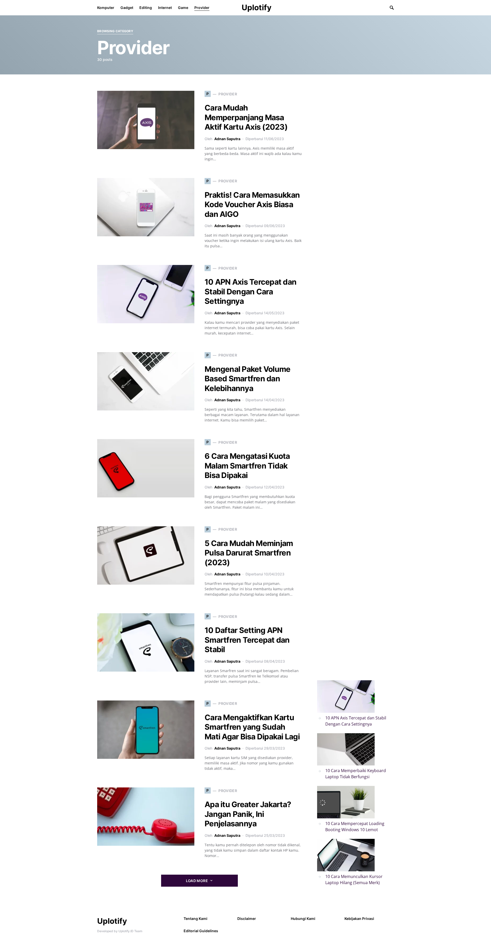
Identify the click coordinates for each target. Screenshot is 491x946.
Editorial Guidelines (201, 931)
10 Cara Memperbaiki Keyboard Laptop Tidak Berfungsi (355, 774)
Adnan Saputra (227, 139)
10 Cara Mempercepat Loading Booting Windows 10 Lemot (354, 826)
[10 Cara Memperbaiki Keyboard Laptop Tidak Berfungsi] (346, 749)
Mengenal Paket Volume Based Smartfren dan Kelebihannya (247, 378)
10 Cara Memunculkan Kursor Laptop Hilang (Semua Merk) (354, 879)
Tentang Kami (195, 918)
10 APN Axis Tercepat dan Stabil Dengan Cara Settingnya (250, 291)
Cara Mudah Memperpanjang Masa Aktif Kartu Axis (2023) (246, 117)
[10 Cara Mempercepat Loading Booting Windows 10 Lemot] (346, 802)
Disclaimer (246, 918)
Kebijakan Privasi (359, 918)
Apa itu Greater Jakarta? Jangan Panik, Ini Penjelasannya (248, 814)
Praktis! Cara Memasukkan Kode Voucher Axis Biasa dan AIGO (252, 204)
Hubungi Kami (303, 918)
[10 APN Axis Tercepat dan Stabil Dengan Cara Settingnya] (346, 696)
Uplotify (257, 7)
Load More (197, 880)
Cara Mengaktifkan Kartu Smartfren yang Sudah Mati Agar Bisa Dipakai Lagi (252, 727)
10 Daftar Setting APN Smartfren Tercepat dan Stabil (247, 640)
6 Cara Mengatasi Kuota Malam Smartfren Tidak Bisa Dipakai (247, 465)
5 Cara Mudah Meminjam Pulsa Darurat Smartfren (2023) (249, 553)
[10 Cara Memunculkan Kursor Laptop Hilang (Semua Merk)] (346, 855)
